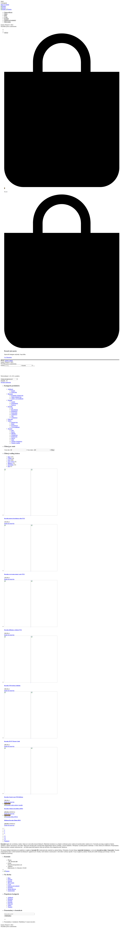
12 (5, 838)
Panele (13, 390)
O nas (9, 884)
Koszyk (10, 881)
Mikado (13, 433)
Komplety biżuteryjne (17, 395)
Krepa (13, 432)
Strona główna (12, 889)
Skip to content (5, 4)
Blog (9, 878)
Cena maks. (30, 450)
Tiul (12, 416)
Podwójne (14, 392)
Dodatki (10, 400)
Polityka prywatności (13, 886)
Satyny (13, 438)
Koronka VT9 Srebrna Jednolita (12, 685)
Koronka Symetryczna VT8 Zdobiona (13, 797)
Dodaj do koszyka (9, 523)
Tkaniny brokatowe (16, 441)
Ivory (9, 460)
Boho (12, 424)
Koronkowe (14, 425)
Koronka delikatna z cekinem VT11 (13, 630)
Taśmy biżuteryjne (16, 397)
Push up (13, 405)
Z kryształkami (15, 427)
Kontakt (10, 879)
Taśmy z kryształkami (17, 398)
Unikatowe (14, 417)
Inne (12, 430)
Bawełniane (14, 409)
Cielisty (10, 458)
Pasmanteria (14, 403)
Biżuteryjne (14, 422)
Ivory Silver (11, 461)
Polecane (10, 419)
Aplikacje (10, 389)
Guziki (13, 402)
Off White (10, 465)
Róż (9, 466)
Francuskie (14, 413)
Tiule (12, 440)
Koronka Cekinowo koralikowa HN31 (13, 808)
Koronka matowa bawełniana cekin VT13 (14, 518)
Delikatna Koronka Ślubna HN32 (12, 820)
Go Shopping (8, 357)
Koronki (10, 406)
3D (12, 408)
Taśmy (9, 421)
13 (5, 839)
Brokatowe (14, 411)
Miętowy (10, 463)
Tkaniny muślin (15, 443)
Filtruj (52, 450)
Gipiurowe (14, 414)
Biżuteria (10, 394)
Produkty (10, 887)
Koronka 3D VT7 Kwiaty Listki (12, 741)
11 (5, 836)
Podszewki (14, 436)
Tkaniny (10, 428)
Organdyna (14, 435)
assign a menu (9, 360)
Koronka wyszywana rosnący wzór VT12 (14, 574)
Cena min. (7, 450)
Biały (9, 457)
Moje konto (11, 882)
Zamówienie (11, 890)
